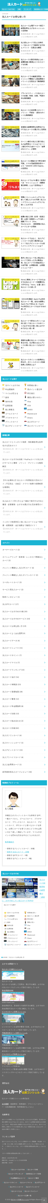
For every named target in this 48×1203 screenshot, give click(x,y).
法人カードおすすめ (18, 1169)
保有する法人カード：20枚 (18, 852)
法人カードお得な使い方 (14, 626)
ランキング (27, 9)
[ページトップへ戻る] (44, 1200)
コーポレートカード (11, 582)
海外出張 (9, 402)
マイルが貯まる (11, 393)
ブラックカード (11, 422)
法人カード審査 (10, 699)
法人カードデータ (11, 641)
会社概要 (5, 1104)
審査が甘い (31, 922)
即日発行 (31, 393)
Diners (30, 418)
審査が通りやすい (34, 397)
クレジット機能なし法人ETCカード (18, 568)
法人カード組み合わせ (12, 721)
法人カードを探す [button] (10, 905)
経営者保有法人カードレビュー (17, 772)
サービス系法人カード (12, 590)
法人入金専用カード (11, 765)
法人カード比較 (10, 714)
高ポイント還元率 (34, 389)
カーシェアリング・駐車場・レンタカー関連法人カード (22, 558)
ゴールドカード (11, 414)
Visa (29, 402)
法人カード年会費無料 (12, 706)
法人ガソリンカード (35, 426)
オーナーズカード (11, 550)
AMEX (30, 410)
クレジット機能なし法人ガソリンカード (20, 575)
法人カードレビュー (31, 1191)
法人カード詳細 (10, 728)
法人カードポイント (11, 655)
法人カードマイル (11, 663)
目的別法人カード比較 (33, 1174)
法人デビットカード (13, 426)
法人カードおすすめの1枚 (14, 611)
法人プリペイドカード (12, 757)
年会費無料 (9, 389)
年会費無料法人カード (18, 1178)
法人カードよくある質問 (13, 633)
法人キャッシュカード (12, 743)
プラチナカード (11, 418)
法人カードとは (16, 1191)
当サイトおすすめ (12, 385)
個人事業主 (9, 410)
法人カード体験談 (11, 684)
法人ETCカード (33, 422)
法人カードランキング (13, 670)
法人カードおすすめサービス (16, 619)
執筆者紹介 (9, 842)
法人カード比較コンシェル (20, 1199)
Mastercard (32, 414)
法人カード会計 (10, 677)
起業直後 (9, 406)
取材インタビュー (11, 597)
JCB (29, 406)
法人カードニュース (12, 648)
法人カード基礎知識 (12, 692)
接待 (7, 397)
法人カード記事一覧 (24, 1195)
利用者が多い (32, 385)
